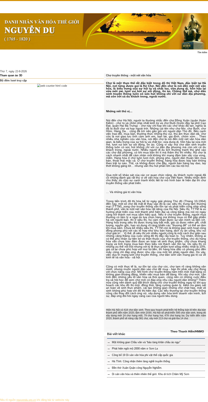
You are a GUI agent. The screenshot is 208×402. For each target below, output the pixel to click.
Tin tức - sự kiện (30, 54)
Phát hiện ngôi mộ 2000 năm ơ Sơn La (134, 348)
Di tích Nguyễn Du (68, 64)
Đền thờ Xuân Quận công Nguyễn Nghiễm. (136, 367)
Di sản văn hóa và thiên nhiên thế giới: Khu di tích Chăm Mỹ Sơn (150, 374)
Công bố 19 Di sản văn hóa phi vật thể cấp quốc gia (142, 355)
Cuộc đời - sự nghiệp (57, 54)
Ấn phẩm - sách (12, 64)
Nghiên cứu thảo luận (39, 64)
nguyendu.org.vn (26, 399)
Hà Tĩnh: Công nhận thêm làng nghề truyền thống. (141, 361)
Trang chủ (8, 54)
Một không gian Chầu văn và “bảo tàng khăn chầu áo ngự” (145, 342)
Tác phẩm (81, 54)
